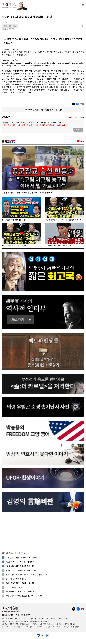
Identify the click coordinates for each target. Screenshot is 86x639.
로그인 (78, 129)
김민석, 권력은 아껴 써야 (15, 587)
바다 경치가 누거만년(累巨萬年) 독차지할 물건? (24, 595)
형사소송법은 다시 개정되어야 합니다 (20, 583)
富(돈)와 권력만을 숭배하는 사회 (18, 578)
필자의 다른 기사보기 (10, 26)
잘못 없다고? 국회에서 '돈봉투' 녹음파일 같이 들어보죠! (27, 574)
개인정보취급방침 (7, 615)
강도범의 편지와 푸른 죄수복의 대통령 (20, 561)
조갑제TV (27, 615)
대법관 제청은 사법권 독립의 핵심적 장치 (21, 591)
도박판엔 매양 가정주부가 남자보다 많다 (21, 570)
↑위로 (82, 104)
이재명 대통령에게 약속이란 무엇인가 (20, 566)
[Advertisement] (43, 531)
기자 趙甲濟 (19, 615)
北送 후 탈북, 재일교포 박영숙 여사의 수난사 (22, 557)
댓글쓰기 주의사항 (77, 117)
